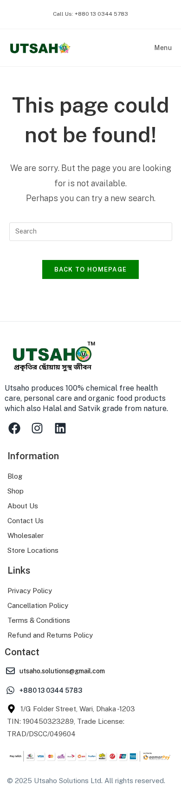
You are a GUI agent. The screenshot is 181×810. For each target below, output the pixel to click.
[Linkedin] (60, 428)
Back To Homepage (90, 269)
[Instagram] (37, 428)
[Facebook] (14, 428)
